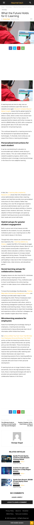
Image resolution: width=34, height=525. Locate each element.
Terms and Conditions (21, 514)
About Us (18, 511)
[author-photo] (17, 440)
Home (2, 7)
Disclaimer (25, 511)
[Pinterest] (18, 48)
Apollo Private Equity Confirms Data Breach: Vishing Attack (21, 457)
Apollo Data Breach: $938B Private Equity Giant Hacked (23, 481)
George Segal (6, 19)
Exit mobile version (17, 523)
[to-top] (32, 522)
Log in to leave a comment (17, 502)
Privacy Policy (10, 511)
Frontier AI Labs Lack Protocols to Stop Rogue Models (22, 469)
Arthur (22, 461)
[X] (14, 48)
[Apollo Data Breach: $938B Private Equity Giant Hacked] (6, 483)
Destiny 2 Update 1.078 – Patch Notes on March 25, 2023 (25, 424)
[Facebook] (10, 48)
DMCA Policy (10, 514)
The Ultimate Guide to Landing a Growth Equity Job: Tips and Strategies (8, 424)
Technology (9, 7)
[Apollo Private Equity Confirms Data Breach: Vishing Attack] (6, 459)
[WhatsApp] (23, 48)
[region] (17, 66)
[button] (4, 2)
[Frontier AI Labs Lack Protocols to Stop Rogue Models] (6, 471)
